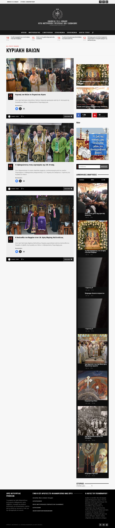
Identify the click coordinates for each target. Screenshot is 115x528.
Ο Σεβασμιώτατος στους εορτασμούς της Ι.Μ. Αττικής (34, 165)
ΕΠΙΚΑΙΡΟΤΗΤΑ (91, 79)
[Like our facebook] (78, 115)
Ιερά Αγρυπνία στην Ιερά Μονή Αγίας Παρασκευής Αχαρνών (96, 365)
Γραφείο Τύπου (15, 116)
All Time (103, 179)
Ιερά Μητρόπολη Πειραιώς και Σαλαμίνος (94, 437)
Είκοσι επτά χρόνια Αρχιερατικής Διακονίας (45, 37)
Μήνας (92, 179)
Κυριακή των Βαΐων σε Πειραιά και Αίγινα (30, 94)
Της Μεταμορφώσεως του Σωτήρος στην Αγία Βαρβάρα (20, 37)
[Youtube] (106, 2)
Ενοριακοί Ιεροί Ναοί (91, 401)
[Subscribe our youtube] (95, 115)
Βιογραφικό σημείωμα (91, 473)
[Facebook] (100, 2)
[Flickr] (103, 2)
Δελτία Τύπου (81, 79)
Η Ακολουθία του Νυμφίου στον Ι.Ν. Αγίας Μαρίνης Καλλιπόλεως (39, 237)
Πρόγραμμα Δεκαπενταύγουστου (94, 293)
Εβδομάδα (81, 179)
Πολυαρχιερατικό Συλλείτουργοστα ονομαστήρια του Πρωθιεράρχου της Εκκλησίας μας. (97, 38)
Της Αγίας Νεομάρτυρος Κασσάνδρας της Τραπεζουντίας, (71, 37)
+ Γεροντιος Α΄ (89, 288)
